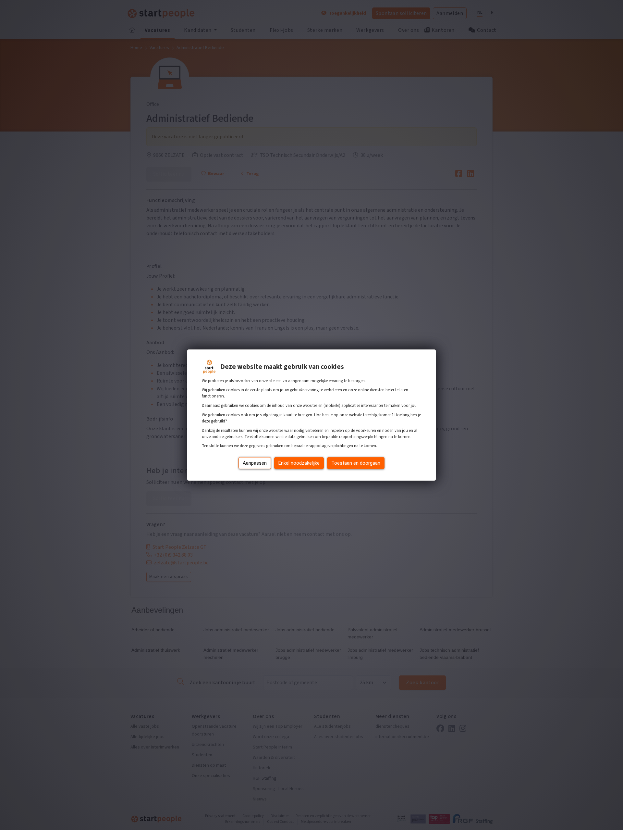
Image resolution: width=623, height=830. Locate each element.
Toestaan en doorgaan (355, 463)
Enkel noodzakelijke (299, 463)
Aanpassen (255, 463)
